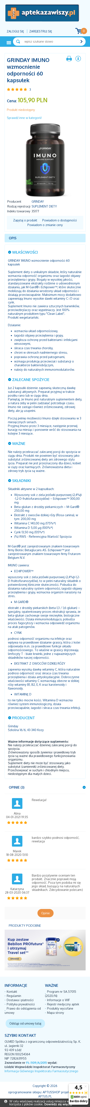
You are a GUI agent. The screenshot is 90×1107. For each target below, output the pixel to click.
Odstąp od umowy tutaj (25, 1023)
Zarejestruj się (40, 31)
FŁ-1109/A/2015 (36, 1062)
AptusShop (51, 1092)
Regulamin (14, 996)
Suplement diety (44, 206)
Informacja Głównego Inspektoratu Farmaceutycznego (41, 1071)
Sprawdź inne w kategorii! (24, 118)
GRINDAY (38, 201)
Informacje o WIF (58, 1000)
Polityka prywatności (21, 1004)
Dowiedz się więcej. (58, 1104)
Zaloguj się (15, 31)
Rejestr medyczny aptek (63, 1004)
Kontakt (12, 991)
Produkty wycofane (60, 1008)
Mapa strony (55, 1012)
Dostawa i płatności (20, 1000)
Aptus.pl (45, 1096)
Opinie (45, 913)
